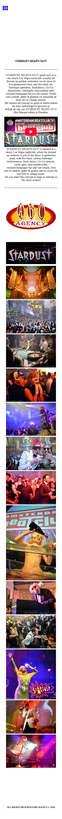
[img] (31, 32)
